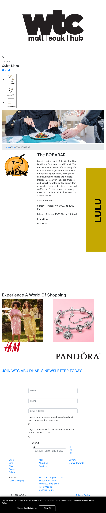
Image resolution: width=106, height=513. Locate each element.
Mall (41, 460)
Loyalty (72, 460)
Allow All (47, 508)
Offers (12, 472)
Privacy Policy (83, 495)
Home (7, 147)
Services (43, 466)
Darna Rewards (76, 463)
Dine (13, 147)
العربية (7, 70)
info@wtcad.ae (46, 486)
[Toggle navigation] (3, 55)
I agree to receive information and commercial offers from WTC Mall (51, 431)
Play (11, 466)
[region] (53, 505)
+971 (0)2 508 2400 (49, 483)
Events (12, 469)
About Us (43, 463)
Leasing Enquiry (16, 480)
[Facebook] (70, 447)
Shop (11, 460)
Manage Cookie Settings (27, 508)
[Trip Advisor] (71, 453)
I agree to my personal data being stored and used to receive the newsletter (50, 418)
